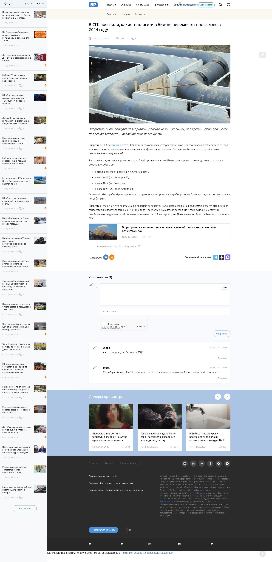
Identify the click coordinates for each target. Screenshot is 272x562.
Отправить (221, 333)
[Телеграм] (215, 257)
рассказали (114, 145)
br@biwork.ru (165, 501)
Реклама (109, 463)
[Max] (227, 257)
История (126, 14)
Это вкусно (140, 14)
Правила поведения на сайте (103, 476)
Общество (126, 4)
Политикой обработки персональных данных (147, 552)
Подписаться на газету (103, 530)
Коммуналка (142, 4)
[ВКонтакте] (105, 257)
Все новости (25, 508)
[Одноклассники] (111, 257)
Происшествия (161, 4)
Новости (111, 4)
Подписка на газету (129, 463)
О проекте (94, 463)
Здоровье (112, 14)
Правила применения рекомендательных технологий (116, 490)
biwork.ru (201, 493)
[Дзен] (221, 257)
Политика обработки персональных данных (111, 483)
